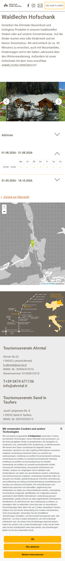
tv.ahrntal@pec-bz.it (15, 365)
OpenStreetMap (48, 283)
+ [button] (4, 207)
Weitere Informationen (32, 554)
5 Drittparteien (34, 436)
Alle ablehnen (32, 547)
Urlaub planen (54, 5)
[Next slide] (59, 101)
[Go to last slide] (6, 101)
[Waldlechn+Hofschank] (32, 244)
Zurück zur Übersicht (16, 197)
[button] (61, 428)
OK (32, 539)
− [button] (4, 211)
